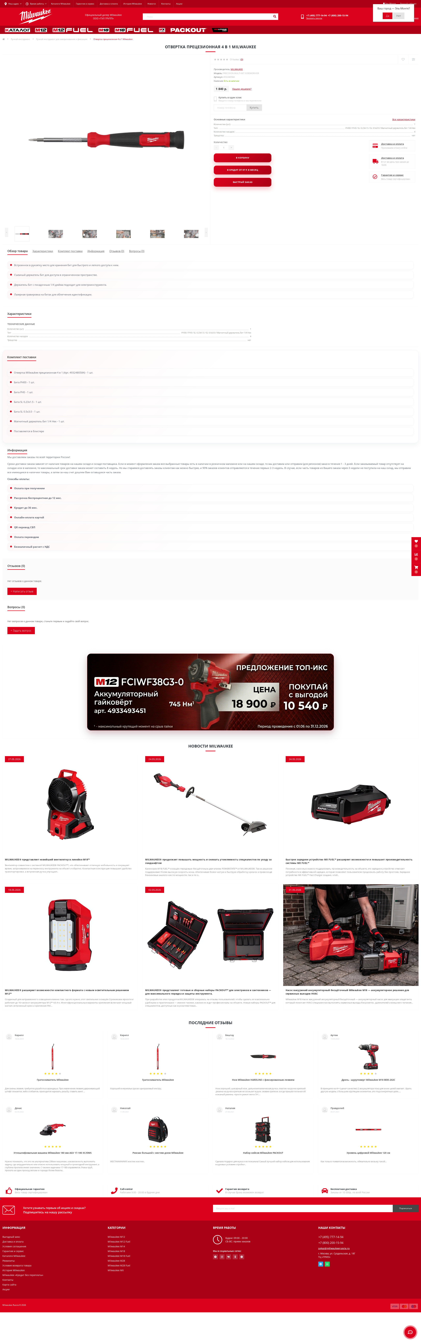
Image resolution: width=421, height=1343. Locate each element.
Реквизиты (8, 1260)
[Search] (274, 17)
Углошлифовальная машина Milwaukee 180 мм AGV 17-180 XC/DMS (53, 1152)
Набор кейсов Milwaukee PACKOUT (263, 1152)
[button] (416, 569)
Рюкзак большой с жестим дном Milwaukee (158, 1152)
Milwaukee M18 (116, 1251)
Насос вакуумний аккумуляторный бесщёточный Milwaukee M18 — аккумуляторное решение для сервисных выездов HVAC (347, 992)
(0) (241, 59)
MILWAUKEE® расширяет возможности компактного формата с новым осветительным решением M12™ (67, 992)
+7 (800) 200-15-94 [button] (330, 1243)
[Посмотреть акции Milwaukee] (210, 692)
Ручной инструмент (20, 39)
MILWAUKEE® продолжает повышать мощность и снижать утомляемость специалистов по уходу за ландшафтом (208, 861)
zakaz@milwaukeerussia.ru (334, 1248)
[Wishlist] (403, 59)
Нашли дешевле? (241, 88)
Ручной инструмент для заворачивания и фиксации (61, 39)
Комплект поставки (70, 251)
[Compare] (413, 59)
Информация (95, 251)
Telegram (320, 1264)
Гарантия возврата (237, 1189)
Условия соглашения (14, 1246)
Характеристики (43, 251)
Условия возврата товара (16, 1265)
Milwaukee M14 (116, 1246)
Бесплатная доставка (344, 1189)
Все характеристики (403, 119)
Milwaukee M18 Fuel (119, 1255)
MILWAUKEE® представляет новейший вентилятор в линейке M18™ (47, 859)
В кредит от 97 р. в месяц (242, 169)
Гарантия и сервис (85, 3)
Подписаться (405, 1208)
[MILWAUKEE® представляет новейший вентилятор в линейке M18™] (70, 804)
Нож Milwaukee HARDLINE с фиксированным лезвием (263, 1079)
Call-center (126, 1189)
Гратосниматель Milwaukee (53, 1079)
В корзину (242, 157)
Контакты (166, 3)
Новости (152, 3)
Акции (179, 3)
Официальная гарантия (29, 1189)
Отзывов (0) (116, 251)
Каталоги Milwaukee (60, 3)
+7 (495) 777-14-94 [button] (330, 1237)
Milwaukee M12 (116, 1236)
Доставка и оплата (109, 3)
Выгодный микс (11, 1236)
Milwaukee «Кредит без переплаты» (22, 1275)
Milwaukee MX (116, 1270)
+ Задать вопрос (21, 630)
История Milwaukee (132, 3)
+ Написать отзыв (22, 591)
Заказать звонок (314, 18)
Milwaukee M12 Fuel (119, 1241)
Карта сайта (9, 1284)
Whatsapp (327, 1264)
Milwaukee (237, 69)
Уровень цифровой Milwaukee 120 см (368, 1152)
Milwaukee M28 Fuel (119, 1265)
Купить (254, 107)
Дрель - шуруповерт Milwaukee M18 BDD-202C (368, 1079)
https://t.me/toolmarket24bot (215, 1256)
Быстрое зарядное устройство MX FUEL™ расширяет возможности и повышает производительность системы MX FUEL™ (349, 861)
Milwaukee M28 (116, 1260)
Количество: (221, 142)
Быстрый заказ (242, 182)
